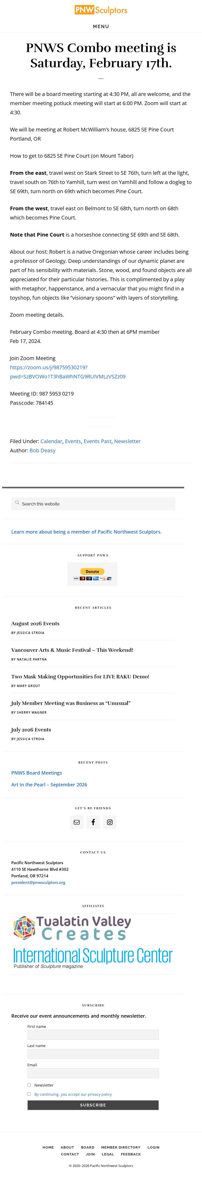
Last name (36, 1045)
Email (32, 1064)
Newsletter (127, 441)
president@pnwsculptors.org (38, 882)
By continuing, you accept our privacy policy (73, 1094)
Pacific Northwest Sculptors (101, 10)
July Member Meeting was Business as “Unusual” (70, 703)
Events (73, 441)
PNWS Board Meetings (36, 773)
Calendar (51, 441)
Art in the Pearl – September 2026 (49, 784)
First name (36, 1026)
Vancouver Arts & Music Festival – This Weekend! (72, 650)
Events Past (98, 441)
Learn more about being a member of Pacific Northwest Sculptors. (86, 532)
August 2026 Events (35, 623)
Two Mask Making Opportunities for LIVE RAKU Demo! (80, 676)
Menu (101, 26)
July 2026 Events (31, 729)
